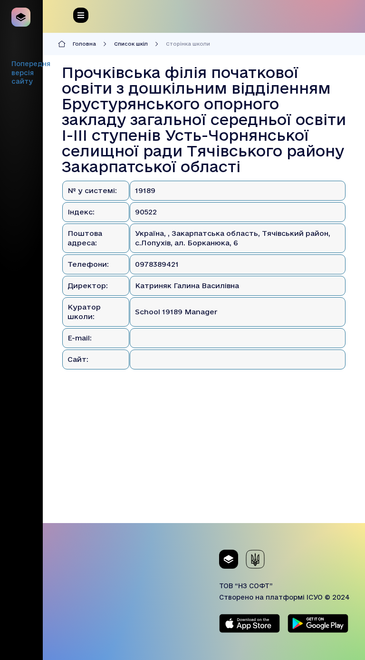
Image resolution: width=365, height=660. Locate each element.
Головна (84, 44)
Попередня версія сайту (30, 72)
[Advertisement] (204, 456)
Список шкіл (131, 44)
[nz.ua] (21, 17)
